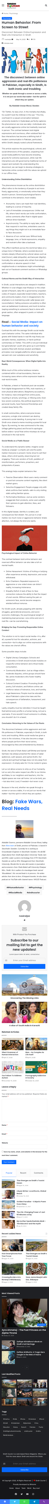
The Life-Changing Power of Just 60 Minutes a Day (31, 1213)
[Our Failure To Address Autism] (13, 1067)
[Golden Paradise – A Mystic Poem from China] (8, 1204)
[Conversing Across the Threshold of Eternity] (9, 1402)
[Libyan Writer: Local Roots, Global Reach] (8, 1194)
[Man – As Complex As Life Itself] (36, 1044)
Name (4, 1125)
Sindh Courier (41, 1480)
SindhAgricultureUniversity (12, 1431)
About (17, 1488)
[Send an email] (12, 39)
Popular (9, 1173)
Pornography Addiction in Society (35, 1076)
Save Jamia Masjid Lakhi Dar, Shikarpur (36, 1278)
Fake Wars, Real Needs (22, 805)
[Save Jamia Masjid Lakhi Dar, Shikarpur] (36, 1269)
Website (5, 1143)
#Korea (22, 1419)
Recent (23, 1173)
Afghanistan (27, 1423)
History (15, 1427)
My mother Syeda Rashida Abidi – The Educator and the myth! (31, 1222)
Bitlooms (33, 1484)
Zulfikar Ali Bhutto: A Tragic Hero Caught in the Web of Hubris (31, 1353)
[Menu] (3, 6)
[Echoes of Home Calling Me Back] (40, 1393)
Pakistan (32, 1427)
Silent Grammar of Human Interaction (10, 1053)
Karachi (23, 1427)
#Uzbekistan (15, 1423)
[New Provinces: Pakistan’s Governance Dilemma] (24, 1384)
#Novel (41, 1419)
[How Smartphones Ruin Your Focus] (12, 1245)
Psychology (13, 13)
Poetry (41, 1427)
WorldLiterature (8, 1435)
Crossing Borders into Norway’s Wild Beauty (11, 1278)
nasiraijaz (8, 39)
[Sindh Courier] (13, 5)
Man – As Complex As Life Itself (34, 1053)
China (36, 1423)
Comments (38, 1173)
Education (6, 1427)
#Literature (32, 1419)
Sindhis (38, 1431)
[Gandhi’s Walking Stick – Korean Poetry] (9, 1384)
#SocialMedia (16, 892)
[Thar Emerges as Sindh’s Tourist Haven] (8, 1183)
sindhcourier (34, 892)
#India (15, 1419)
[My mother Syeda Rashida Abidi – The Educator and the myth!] (8, 1224)
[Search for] (46, 6)
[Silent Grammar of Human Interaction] (13, 1044)
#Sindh (5, 1423)
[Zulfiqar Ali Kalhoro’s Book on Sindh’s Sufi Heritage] (8, 1344)
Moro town (10, 846)
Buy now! (36, 1488)
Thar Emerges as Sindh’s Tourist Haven (36, 1254)
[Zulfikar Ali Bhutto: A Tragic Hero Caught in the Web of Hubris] (8, 1357)
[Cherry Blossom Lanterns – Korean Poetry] (24, 1393)
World (29, 1488)
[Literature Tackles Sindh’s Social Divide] (40, 1384)
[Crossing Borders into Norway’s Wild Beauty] (12, 1269)
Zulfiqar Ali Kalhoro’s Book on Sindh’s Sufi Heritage (29, 1342)
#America (6, 1419)
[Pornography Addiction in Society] (36, 1067)
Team (23, 1488)
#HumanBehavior (16, 887)
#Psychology (36, 887)
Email (4, 1134)
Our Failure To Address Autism (12, 1076)
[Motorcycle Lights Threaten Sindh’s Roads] (40, 1402)
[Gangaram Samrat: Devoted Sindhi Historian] (9, 1393)
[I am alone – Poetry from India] (24, 1402)
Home (5, 13)
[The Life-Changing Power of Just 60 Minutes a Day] (8, 1214)
